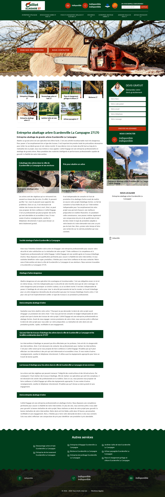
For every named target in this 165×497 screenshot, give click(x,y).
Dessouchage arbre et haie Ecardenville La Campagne (45, 447)
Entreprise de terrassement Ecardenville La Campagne (46, 454)
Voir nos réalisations (32, 50)
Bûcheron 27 (91, 15)
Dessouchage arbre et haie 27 (48, 15)
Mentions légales (97, 491)
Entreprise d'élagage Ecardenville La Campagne (83, 446)
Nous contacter (60, 50)
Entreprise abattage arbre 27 (106, 15)
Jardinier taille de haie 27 (124, 15)
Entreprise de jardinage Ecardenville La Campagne (83, 456)
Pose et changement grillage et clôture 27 (72, 15)
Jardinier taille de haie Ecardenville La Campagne (117, 446)
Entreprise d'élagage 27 (29, 15)
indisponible (76, 6)
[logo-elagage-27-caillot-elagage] (31, 5)
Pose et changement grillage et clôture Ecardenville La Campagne (117, 459)
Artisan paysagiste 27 (140, 15)
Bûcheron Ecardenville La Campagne (83, 451)
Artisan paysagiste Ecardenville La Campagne (116, 452)
